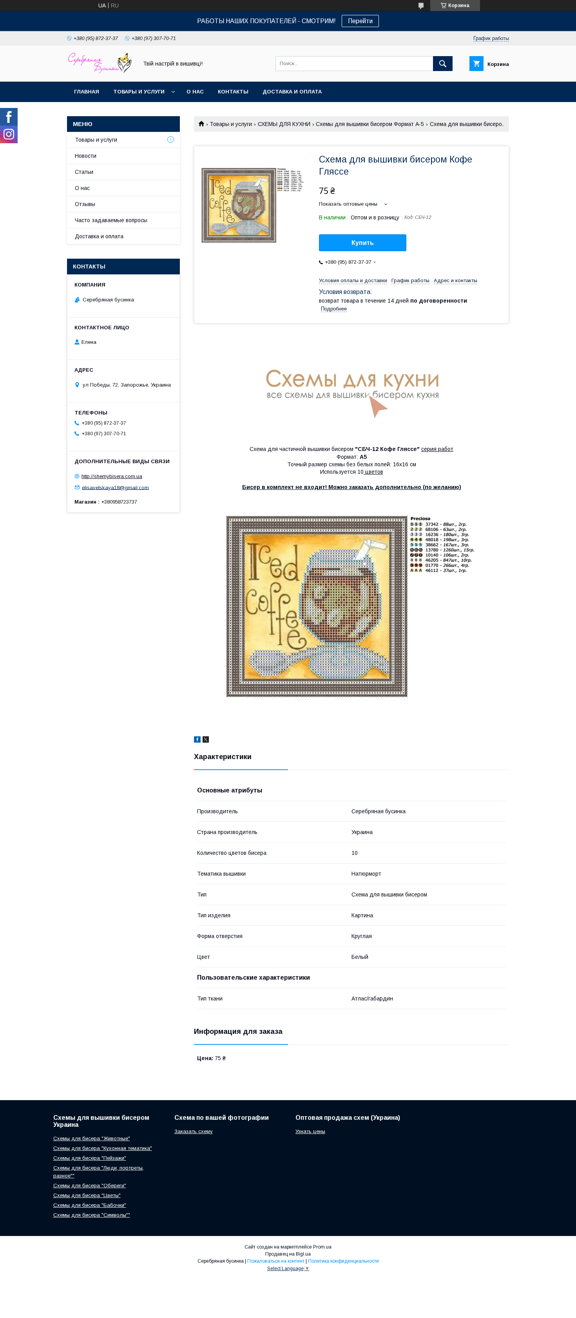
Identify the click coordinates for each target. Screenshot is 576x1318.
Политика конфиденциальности (343, 1261)
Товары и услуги (139, 92)
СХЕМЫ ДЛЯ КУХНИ (284, 124)
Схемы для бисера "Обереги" (89, 1185)
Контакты (233, 92)
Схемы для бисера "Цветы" (87, 1195)
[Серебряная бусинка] (100, 71)
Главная (86, 92)
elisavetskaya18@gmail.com (115, 487)
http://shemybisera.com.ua (112, 476)
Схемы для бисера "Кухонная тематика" (102, 1148)
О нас (195, 92)
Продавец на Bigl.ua (288, 1254)
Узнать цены (310, 1131)
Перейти (360, 21)
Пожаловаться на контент (275, 1261)
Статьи (84, 172)
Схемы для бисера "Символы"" (91, 1215)
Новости (85, 156)
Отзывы (85, 204)
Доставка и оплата (292, 92)
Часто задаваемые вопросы (111, 220)
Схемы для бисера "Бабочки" (89, 1205)
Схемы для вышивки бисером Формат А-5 (370, 124)
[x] (206, 740)
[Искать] (443, 63)
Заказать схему (193, 1131)
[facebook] (197, 740)
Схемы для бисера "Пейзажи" (89, 1158)
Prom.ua (322, 1247)
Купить (362, 242)
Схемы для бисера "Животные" (91, 1138)
